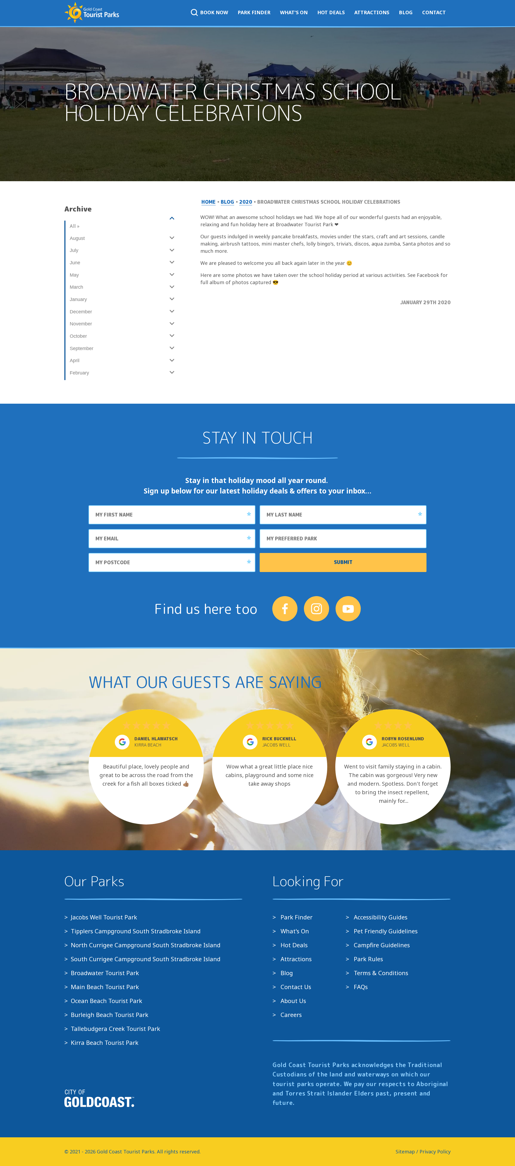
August (77, 238)
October (78, 336)
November (81, 323)
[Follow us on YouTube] (348, 608)
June (75, 262)
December (81, 311)
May (74, 275)
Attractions (371, 12)
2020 (245, 202)
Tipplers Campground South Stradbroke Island (136, 931)
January (78, 299)
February (79, 373)
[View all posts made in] (121, 218)
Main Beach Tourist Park (105, 987)
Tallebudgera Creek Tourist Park (115, 1028)
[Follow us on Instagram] (316, 608)
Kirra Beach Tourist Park (104, 1042)
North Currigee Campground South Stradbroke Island (145, 945)
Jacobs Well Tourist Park (104, 917)
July (74, 250)
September (81, 348)
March (76, 287)
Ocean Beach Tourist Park (106, 1001)
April (74, 360)
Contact (434, 12)
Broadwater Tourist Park (105, 973)
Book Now (214, 12)
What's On (294, 12)
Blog (406, 12)
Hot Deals (331, 12)
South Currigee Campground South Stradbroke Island (145, 959)
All (74, 226)
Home (208, 202)
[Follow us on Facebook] (284, 608)
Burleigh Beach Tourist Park (109, 1015)
